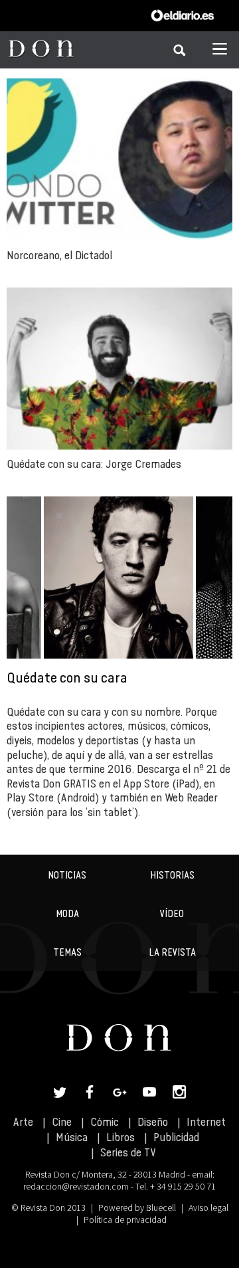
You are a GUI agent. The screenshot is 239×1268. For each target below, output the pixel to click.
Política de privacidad (125, 1219)
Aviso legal (208, 1208)
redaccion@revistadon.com (76, 1186)
